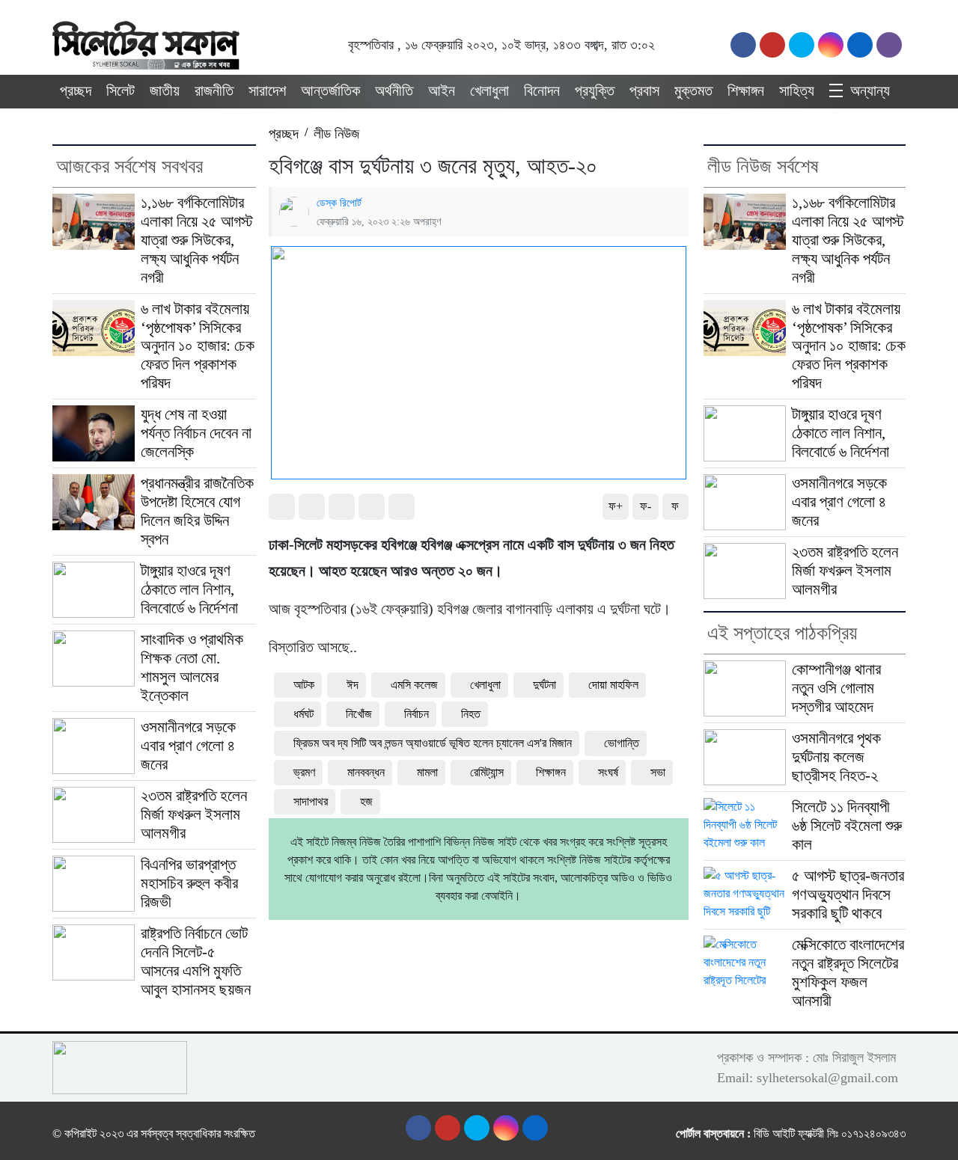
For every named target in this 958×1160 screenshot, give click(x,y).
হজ (366, 801)
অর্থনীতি (394, 90)
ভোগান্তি (621, 743)
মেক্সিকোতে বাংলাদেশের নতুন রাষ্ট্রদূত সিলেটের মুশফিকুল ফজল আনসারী (848, 973)
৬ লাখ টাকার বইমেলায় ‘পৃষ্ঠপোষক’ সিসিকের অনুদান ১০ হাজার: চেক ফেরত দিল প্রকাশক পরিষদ (197, 346)
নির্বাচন (416, 714)
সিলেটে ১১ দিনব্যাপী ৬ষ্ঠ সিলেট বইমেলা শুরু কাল (847, 825)
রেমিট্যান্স (487, 772)
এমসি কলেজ (414, 684)
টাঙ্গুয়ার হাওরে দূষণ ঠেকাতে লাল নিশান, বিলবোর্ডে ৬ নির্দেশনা (189, 589)
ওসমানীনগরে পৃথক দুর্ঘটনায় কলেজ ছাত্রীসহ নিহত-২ (836, 757)
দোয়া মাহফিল (613, 684)
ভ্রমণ (304, 772)
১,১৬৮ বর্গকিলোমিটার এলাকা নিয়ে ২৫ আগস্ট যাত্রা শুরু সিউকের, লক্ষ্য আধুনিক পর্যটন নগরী (197, 240)
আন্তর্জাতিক (330, 90)
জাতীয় (165, 90)
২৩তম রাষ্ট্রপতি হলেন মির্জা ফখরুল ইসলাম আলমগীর (194, 814)
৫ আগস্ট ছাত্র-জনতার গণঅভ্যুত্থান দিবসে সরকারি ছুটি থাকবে (848, 894)
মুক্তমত (693, 90)
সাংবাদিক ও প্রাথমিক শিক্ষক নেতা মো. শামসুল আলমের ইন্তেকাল (192, 667)
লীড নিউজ (336, 133)
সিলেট (120, 90)
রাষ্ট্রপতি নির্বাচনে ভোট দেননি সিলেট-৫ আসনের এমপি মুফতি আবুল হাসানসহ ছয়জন (196, 961)
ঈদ (353, 684)
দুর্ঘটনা (544, 684)
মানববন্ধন (366, 772)
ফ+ (615, 506)
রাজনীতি (214, 90)
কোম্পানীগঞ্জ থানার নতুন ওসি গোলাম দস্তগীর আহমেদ (836, 688)
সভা (657, 772)
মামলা (427, 772)
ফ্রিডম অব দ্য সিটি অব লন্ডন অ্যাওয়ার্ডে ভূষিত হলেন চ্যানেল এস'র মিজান (432, 743)
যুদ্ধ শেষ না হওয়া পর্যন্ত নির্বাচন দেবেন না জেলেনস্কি (196, 433)
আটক (303, 684)
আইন (441, 90)
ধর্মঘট (303, 714)
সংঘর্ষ (608, 772)
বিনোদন (542, 90)
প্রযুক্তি (594, 90)
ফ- (645, 506)
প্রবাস (644, 90)
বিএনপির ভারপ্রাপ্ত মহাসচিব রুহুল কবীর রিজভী (189, 883)
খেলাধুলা (489, 90)
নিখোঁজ (359, 714)
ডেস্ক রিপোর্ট (339, 203)
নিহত (470, 714)
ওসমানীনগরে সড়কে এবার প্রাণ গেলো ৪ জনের (188, 745)
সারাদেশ (267, 90)
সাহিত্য (796, 90)
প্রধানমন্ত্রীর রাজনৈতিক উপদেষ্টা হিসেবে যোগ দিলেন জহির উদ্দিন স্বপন (197, 511)
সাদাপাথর (310, 801)
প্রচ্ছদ (75, 90)
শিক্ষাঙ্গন (745, 90)
